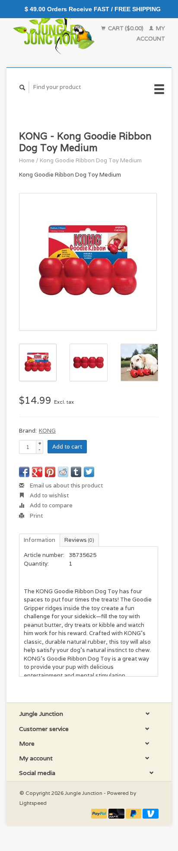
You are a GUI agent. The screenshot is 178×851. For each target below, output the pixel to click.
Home (27, 160)
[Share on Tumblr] (76, 472)
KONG (47, 430)
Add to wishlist (49, 495)
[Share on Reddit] (63, 472)
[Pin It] (50, 472)
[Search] (22, 87)
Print (36, 515)
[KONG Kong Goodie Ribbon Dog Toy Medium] (87, 261)
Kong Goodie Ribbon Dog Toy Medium (91, 160)
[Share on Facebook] (24, 472)
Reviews (79, 540)
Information (39, 540)
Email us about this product (66, 485)
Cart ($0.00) (126, 28)
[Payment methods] (99, 813)
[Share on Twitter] (89, 472)
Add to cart (67, 446)
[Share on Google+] (37, 472)
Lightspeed (33, 803)
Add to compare (51, 505)
